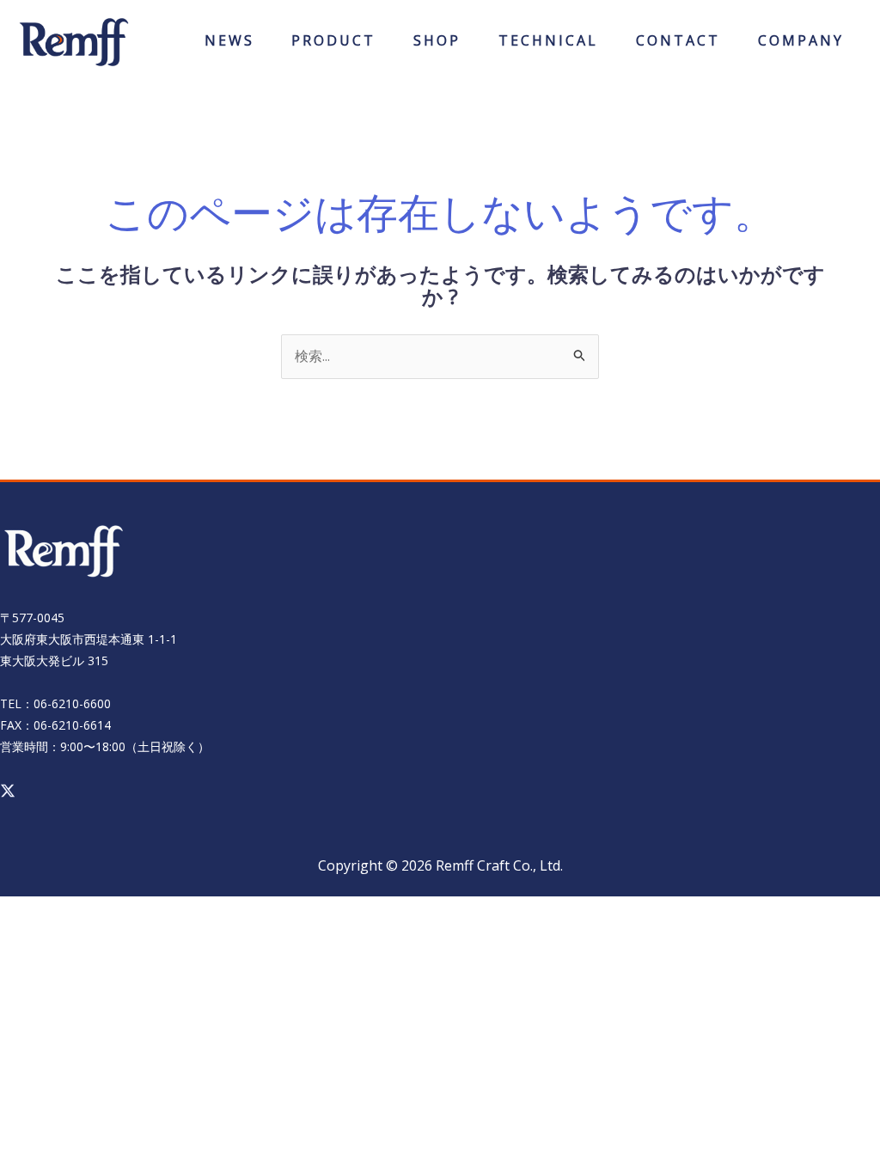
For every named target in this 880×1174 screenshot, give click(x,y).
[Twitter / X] (7, 790)
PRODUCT (333, 46)
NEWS (229, 46)
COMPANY (801, 46)
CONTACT (678, 46)
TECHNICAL (548, 46)
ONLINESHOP (437, 46)
